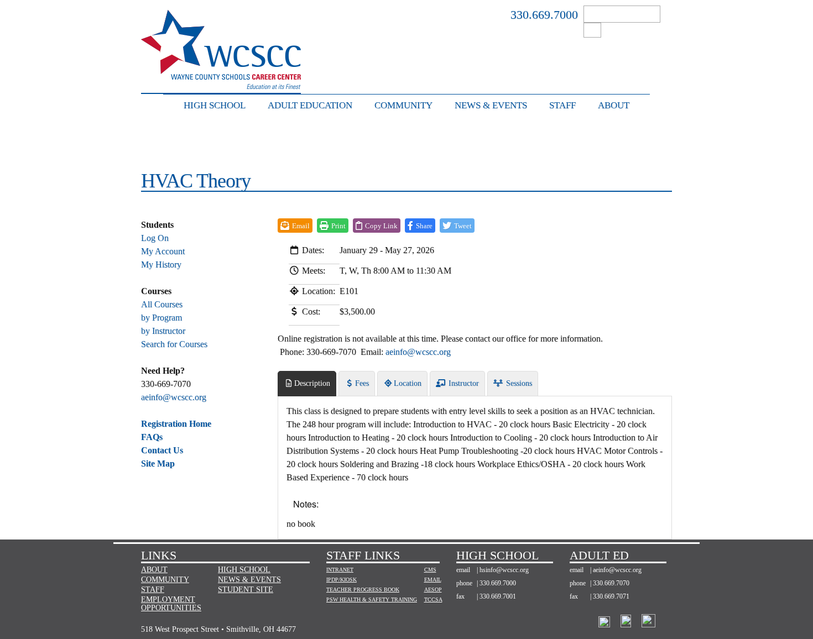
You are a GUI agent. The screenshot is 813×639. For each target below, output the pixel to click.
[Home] (221, 83)
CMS (430, 570)
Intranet (339, 570)
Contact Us (162, 450)
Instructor (462, 383)
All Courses (162, 304)
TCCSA (430, 599)
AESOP (430, 589)
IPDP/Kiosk (341, 580)
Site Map (158, 463)
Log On (155, 238)
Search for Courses (174, 344)
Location (407, 383)
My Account (163, 251)
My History (161, 264)
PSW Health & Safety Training (371, 599)
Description (312, 383)
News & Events (491, 105)
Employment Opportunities (171, 603)
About (613, 105)
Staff (562, 105)
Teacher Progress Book (362, 589)
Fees (362, 383)
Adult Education (310, 105)
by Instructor (163, 331)
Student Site (245, 589)
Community (403, 105)
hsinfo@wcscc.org (504, 570)
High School (215, 105)
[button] (420, 225)
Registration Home (176, 423)
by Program (161, 317)
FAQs (152, 437)
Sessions (518, 383)
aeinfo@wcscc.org (173, 397)
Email (430, 580)
